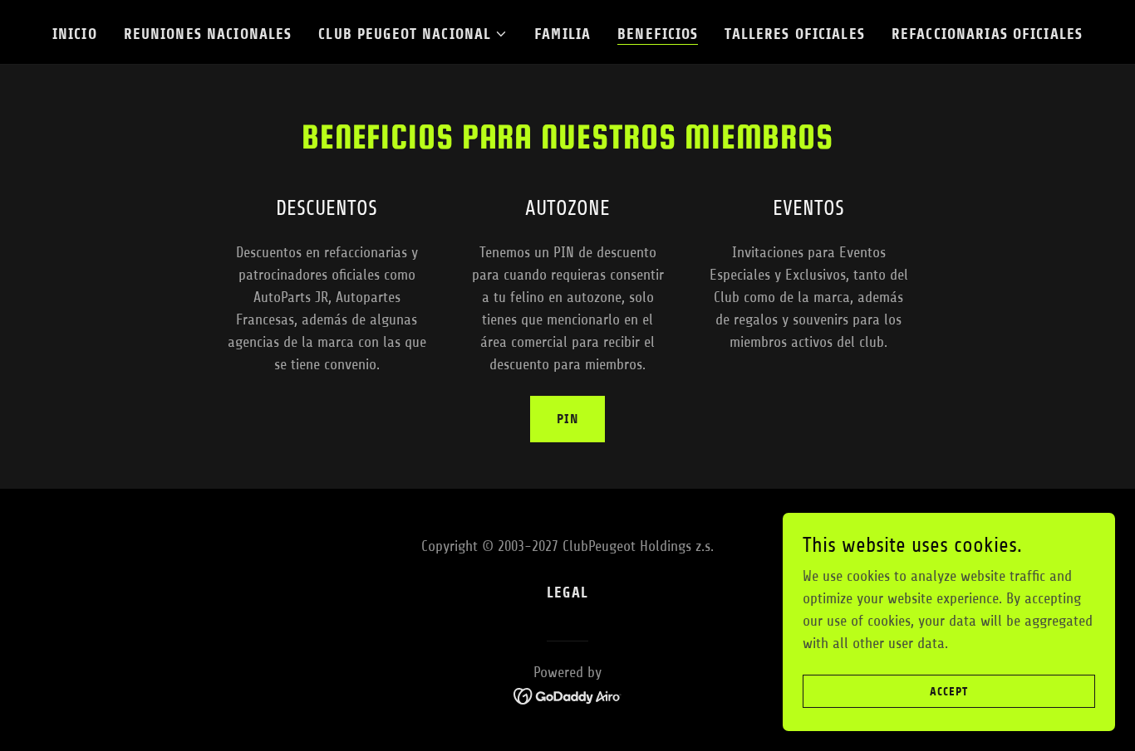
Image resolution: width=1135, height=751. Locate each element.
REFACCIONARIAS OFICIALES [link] (987, 34)
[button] (413, 34)
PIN (567, 419)
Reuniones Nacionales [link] (208, 34)
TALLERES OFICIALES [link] (794, 34)
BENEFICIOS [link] (657, 34)
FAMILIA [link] (562, 34)
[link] (567, 695)
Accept (948, 692)
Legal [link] (567, 592)
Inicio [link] (74, 34)
